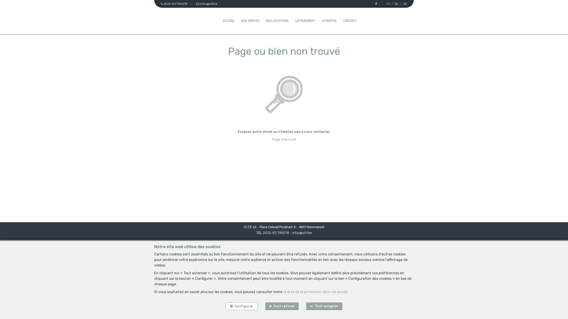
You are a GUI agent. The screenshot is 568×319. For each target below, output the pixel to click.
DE (405, 4)
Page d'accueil (284, 139)
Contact (350, 21)
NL (396, 4)
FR (388, 4)
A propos (329, 21)
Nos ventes (250, 21)
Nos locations (277, 21)
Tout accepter (327, 306)
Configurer (244, 306)
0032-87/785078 (276, 233)
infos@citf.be (302, 233)
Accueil (229, 21)
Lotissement (305, 21)
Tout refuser (284, 306)
